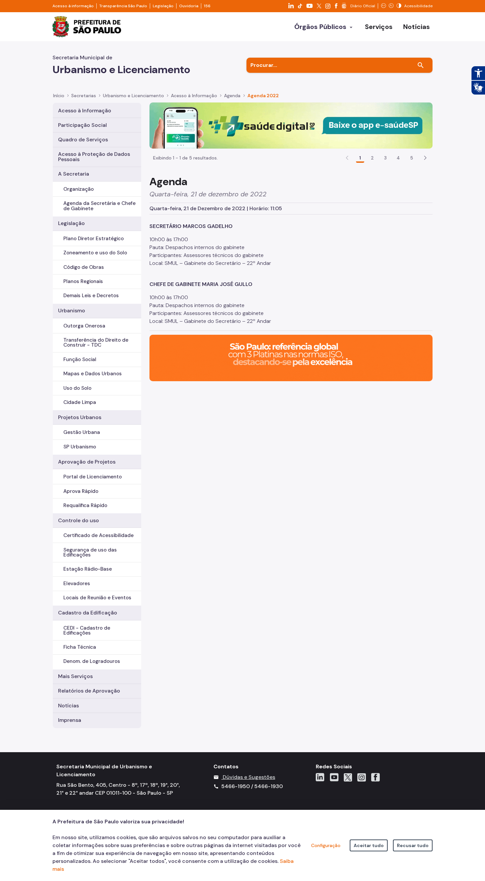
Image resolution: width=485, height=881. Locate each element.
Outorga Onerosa (84, 326)
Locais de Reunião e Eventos (97, 597)
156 (207, 6)
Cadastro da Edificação (87, 612)
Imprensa (69, 720)
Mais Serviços (75, 676)
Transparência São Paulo (123, 6)
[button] (425, 158)
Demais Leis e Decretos (91, 295)
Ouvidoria (188, 6)
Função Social (79, 359)
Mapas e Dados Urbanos (92, 373)
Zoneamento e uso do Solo (95, 252)
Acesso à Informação (194, 96)
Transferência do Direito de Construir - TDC (95, 342)
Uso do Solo (77, 388)
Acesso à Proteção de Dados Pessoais (94, 157)
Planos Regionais (83, 281)
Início (58, 96)
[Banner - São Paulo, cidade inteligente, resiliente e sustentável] (291, 357)
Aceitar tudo (369, 845)
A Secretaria (73, 173)
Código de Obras (83, 267)
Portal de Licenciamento (92, 476)
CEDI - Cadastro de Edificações (86, 630)
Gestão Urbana (81, 432)
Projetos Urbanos (79, 417)
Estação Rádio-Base (87, 569)
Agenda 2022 (263, 96)
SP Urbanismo (79, 446)
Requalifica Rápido (85, 505)
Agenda (232, 96)
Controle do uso (78, 520)
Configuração (325, 845)
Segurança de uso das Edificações (90, 552)
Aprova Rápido (80, 491)
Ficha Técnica (79, 647)
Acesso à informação (73, 6)
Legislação (163, 6)
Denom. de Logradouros (91, 661)
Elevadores (76, 583)
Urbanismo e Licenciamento (133, 96)
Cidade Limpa (79, 402)
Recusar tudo (413, 845)
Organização (78, 189)
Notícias (68, 705)
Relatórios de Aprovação (89, 690)
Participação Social (82, 125)
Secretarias (83, 96)
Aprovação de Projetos (86, 461)
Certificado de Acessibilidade (98, 535)
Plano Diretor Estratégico (93, 238)
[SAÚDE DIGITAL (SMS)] (291, 125)
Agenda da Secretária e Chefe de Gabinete (99, 206)
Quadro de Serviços (83, 139)
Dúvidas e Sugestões (249, 777)
